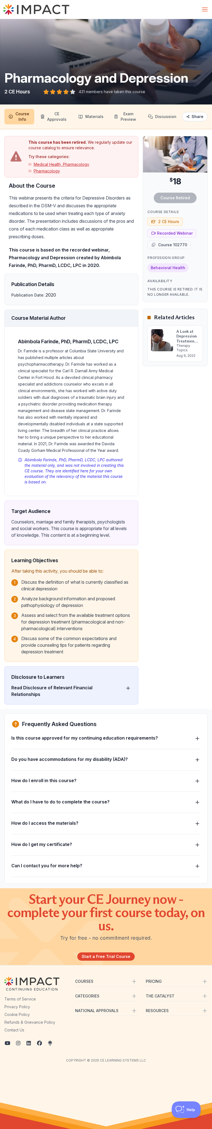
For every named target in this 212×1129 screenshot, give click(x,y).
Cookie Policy (17, 1014)
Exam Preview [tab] (128, 116)
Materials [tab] (94, 116)
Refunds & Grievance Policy (29, 1022)
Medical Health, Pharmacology (61, 164)
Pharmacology (47, 171)
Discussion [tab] (165, 116)
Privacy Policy (17, 1006)
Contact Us (14, 1030)
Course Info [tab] (22, 116)
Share (197, 116)
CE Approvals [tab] (57, 116)
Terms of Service (20, 999)
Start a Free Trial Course (106, 956)
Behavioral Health (168, 267)
